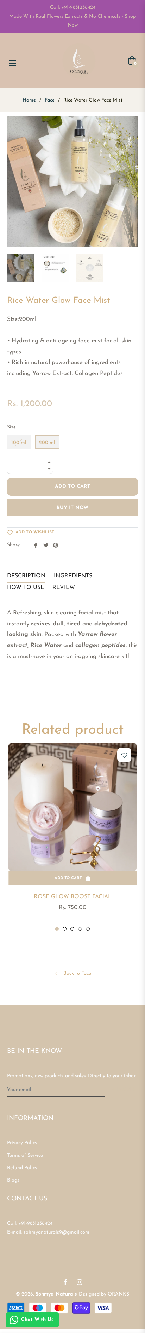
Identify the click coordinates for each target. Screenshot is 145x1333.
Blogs (13, 1180)
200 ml (47, 442)
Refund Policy (22, 1168)
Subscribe (124, 1090)
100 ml (18, 442)
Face (50, 100)
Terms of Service (25, 1155)
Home (29, 100)
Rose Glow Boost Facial (73, 897)
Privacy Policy (22, 1143)
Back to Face (76, 973)
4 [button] (80, 929)
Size (11, 427)
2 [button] (65, 929)
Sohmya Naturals (56, 1294)
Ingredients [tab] (73, 576)
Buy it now (72, 507)
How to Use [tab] (25, 587)
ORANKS (118, 1294)
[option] (72, 837)
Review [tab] (64, 587)
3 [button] (72, 929)
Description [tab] (26, 576)
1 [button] (57, 929)
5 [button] (88, 929)
